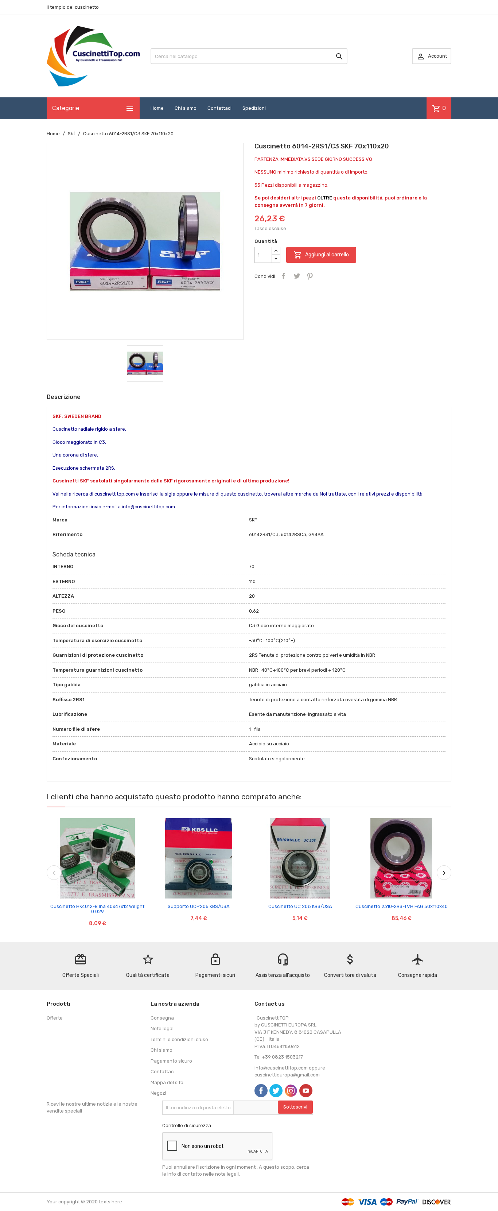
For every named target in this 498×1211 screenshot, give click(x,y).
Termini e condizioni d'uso (179, 1039)
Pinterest (310, 276)
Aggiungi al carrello (321, 255)
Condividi (283, 276)
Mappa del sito (167, 1082)
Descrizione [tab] (64, 396)
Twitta (296, 276)
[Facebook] (261, 1090)
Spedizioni (254, 108)
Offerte (55, 1018)
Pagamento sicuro (171, 1061)
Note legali (163, 1028)
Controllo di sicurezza (186, 1125)
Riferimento (67, 534)
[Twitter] (276, 1090)
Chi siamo (186, 108)
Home (157, 108)
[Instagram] (290, 1090)
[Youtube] (305, 1090)
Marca (59, 520)
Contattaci (219, 108)
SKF (253, 520)
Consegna (162, 1018)
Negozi (158, 1093)
